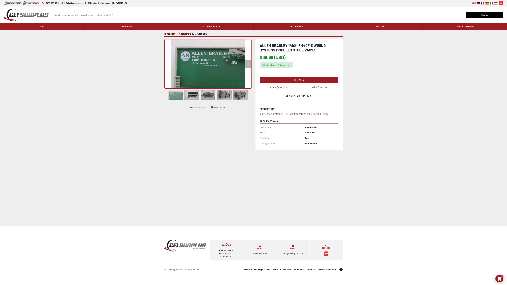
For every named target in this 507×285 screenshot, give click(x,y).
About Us (277, 269)
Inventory (126, 26)
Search (484, 15)
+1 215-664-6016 (52, 3)
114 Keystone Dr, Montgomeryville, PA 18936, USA (107, 3)
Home (42, 26)
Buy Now (299, 79)
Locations (299, 269)
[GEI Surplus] (185, 245)
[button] (126, 26)
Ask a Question (278, 87)
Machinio (195, 269)
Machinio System (172, 269)
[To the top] (341, 269)
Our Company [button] (295, 26)
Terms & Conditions (465, 26)
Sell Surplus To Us (211, 26)
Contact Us (380, 26)
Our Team (287, 269)
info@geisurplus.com (73, 3)
